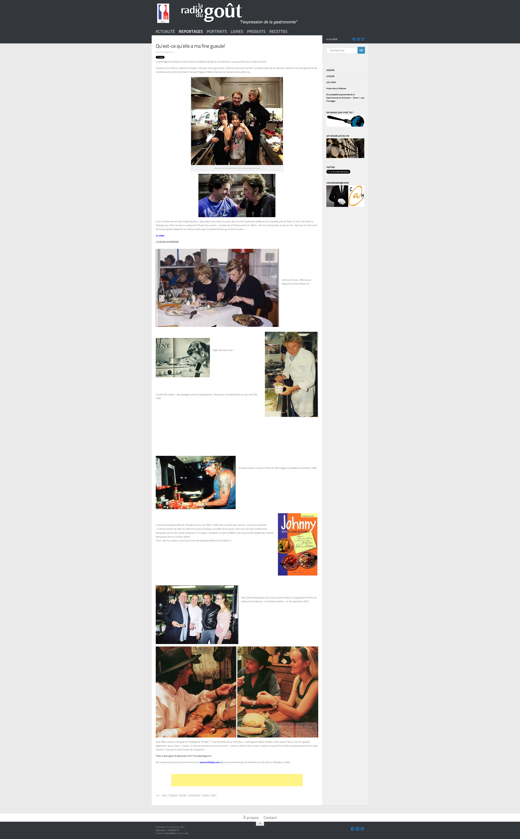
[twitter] (358, 39)
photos (213, 795)
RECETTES (278, 31)
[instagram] (362, 39)
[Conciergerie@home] (345, 206)
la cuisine (205, 795)
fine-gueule (173, 795)
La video (160, 235)
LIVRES (237, 31)
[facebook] (354, 39)
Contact (270, 817)
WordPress (171, 833)
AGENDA (330, 70)
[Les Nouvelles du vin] (345, 157)
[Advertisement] (237, 780)
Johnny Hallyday (194, 795)
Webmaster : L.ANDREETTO (167, 830)
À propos (251, 817)
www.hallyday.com (210, 762)
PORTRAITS (217, 31)
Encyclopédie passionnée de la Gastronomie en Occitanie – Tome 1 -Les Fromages (345, 97)
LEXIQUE (330, 76)
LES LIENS (331, 82)
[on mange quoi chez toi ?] (345, 126)
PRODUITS (256, 31)
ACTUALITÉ (165, 31)
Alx (187, 833)
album (164, 795)
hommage (182, 795)
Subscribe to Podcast (336, 88)
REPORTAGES (191, 31)
